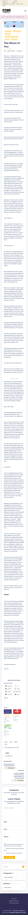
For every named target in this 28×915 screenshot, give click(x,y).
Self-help (14, 39)
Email (6, 829)
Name (6, 821)
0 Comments (19, 51)
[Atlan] (8, 726)
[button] (8, 756)
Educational (16, 31)
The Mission (16, 714)
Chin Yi (6, 742)
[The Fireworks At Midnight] (8, 711)
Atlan (5, 729)
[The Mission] (17, 711)
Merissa (15, 742)
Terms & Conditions (14, 903)
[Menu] (25, 10)
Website (6, 836)
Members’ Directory (14, 901)
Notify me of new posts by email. (14, 853)
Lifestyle (7, 34)
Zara (6, 744)
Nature (7, 39)
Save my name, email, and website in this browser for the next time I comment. (13, 845)
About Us (14, 898)
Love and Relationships (11, 36)
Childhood (8, 31)
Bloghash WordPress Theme (18, 912)
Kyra (11, 742)
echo (7, 753)
